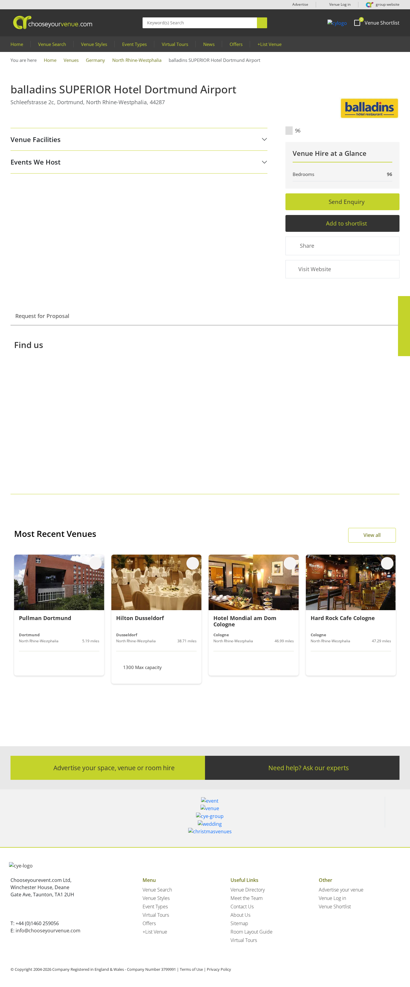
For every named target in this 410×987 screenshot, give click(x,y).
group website (387, 4)
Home (17, 44)
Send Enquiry (347, 202)
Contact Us (242, 906)
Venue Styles (94, 44)
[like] (95, 563)
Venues (71, 60)
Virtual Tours (175, 44)
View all (372, 535)
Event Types (134, 44)
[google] (404, 338)
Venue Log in (339, 4)
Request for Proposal (42, 315)
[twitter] (404, 314)
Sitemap (239, 923)
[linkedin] (404, 326)
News (209, 44)
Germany (95, 60)
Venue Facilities (36, 139)
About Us (240, 915)
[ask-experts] (404, 350)
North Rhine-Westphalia (136, 60)
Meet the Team (247, 898)
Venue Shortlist (335, 906)
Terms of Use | (193, 969)
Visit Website (314, 269)
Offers (236, 44)
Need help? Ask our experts (308, 767)
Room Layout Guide (252, 931)
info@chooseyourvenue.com (48, 930)
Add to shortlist (346, 223)
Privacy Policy (219, 969)
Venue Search (52, 44)
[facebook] (404, 302)
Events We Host (36, 161)
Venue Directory (248, 889)
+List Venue (270, 44)
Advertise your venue (341, 889)
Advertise (300, 4)
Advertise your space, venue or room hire (114, 767)
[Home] (337, 23)
